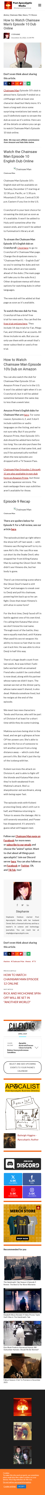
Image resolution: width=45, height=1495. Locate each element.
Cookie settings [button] (10, 1487)
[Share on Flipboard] (21, 83)
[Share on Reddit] (17, 83)
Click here (22, 247)
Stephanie (22, 911)
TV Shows (32, 15)
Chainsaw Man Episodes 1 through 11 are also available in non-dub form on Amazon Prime (22, 473)
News (25, 15)
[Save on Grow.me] (32, 83)
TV (34, 961)
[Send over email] (28, 83)
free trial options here (15, 323)
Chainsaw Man (16, 15)
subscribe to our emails (18, 844)
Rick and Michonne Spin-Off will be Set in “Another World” (22, 998)
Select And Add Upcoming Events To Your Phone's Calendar (22, 1067)
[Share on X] (9, 83)
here (26, 414)
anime (7, 961)
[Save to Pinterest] (13, 83)
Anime (6, 15)
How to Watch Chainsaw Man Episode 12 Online (21, 979)
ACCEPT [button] (21, 1486)
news (29, 961)
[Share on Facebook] (5, 83)
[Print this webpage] (25, 83)
